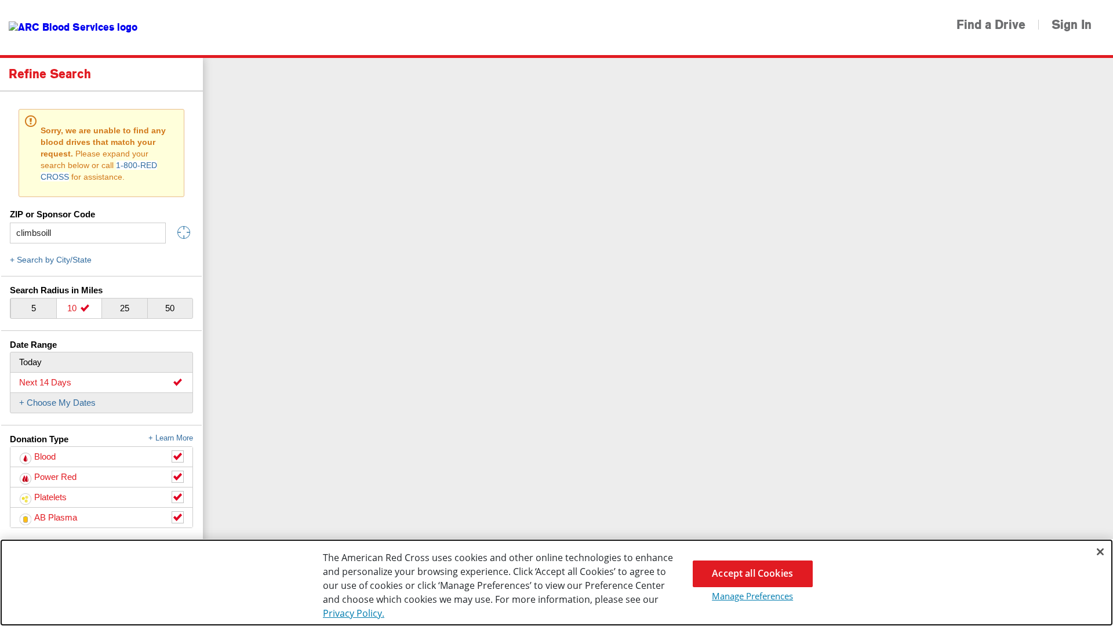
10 (73, 308)
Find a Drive (990, 25)
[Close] (1100, 552)
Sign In (1072, 25)
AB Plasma (55, 517)
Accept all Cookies (752, 573)
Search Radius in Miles (56, 290)
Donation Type (101, 439)
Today (30, 362)
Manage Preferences (752, 596)
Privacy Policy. (353, 613)
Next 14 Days (45, 382)
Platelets (50, 497)
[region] (556, 582)
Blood (45, 456)
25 (124, 308)
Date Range (33, 345)
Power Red (55, 477)
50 (169, 308)
